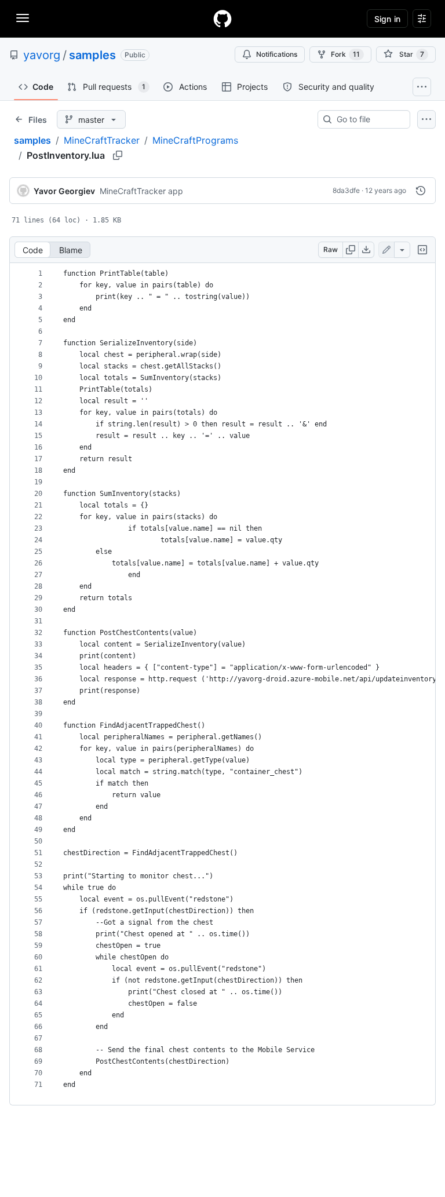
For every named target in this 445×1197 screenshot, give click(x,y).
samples (92, 55)
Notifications (276, 54)
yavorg (41, 55)
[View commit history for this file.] (421, 191)
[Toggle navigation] (22, 18)
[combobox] (368, 119)
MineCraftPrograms (195, 140)
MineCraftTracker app (141, 191)
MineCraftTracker (102, 140)
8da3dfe (346, 190)
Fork (345, 54)
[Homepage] (222, 18)
